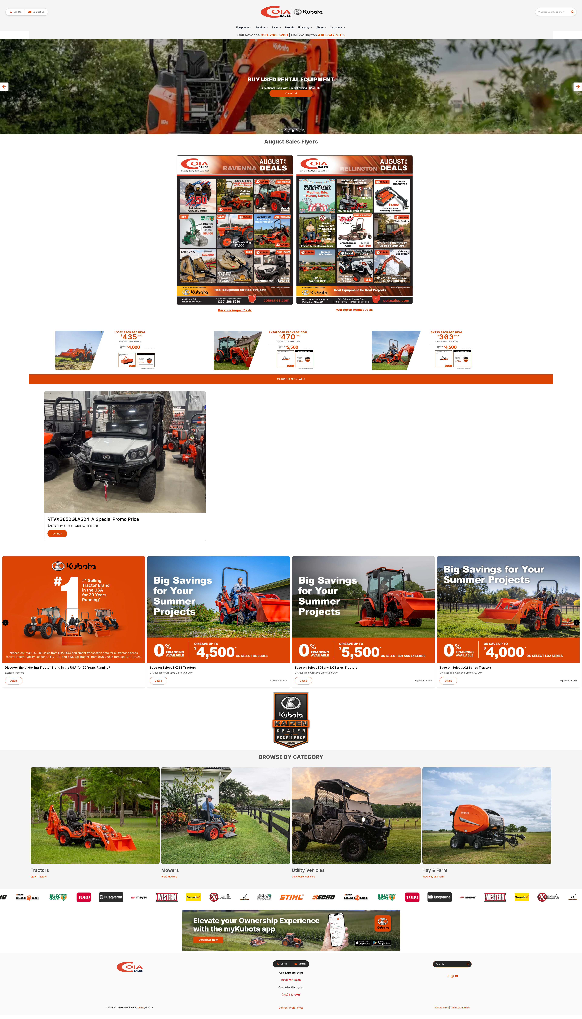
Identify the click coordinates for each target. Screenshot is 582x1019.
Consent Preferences (291, 1007)
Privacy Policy (442, 1007)
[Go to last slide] (5, 623)
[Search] (468, 964)
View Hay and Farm (433, 876)
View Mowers (169, 876)
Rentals (289, 27)
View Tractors (39, 876)
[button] (15, 12)
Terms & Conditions (460, 1007)
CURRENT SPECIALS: (291, 379)
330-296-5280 (274, 35)
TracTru (140, 1007)
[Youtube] (456, 976)
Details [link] (13, 680)
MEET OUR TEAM (291, 91)
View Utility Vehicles (303, 876)
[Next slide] (577, 623)
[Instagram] (452, 976)
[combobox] (556, 12)
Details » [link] (57, 533)
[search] (573, 11)
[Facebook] (448, 976)
